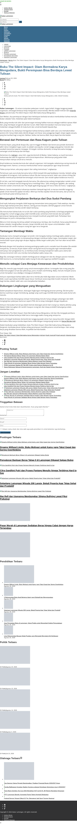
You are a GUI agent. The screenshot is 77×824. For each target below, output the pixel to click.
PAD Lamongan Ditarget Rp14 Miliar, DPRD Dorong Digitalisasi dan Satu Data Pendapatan (28, 665)
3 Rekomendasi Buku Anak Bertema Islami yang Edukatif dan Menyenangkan (28, 597)
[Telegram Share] (4, 87)
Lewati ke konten (5, 1)
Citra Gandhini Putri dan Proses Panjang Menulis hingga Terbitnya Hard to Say (29, 357)
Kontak (6, 818)
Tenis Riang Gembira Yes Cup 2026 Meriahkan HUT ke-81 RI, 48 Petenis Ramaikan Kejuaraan (34, 791)
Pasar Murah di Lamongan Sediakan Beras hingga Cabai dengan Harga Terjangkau (30, 363)
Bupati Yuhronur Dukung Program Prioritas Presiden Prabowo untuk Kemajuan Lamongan (28, 687)
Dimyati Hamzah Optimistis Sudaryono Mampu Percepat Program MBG (22, 752)
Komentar (3, 415)
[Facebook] (4, 340)
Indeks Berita (8, 815)
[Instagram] (4, 342)
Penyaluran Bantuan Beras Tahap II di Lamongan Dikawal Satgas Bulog (26, 355)
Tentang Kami (8, 817)
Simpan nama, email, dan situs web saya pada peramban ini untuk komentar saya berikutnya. (34, 429)
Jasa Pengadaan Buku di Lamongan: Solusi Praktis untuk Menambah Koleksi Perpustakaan (33, 623)
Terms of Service (9, 820)
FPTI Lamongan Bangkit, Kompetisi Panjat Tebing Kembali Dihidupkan (26, 794)
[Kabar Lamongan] (6, 16)
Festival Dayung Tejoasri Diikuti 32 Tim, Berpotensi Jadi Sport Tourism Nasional (29, 798)
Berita (2, 80)
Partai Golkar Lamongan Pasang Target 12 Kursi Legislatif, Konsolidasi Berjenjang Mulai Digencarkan (32, 730)
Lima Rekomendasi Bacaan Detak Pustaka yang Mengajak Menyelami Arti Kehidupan (31, 636)
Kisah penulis (60, 335)
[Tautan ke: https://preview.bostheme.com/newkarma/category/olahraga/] (21, 758)
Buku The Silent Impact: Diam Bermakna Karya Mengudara (20, 335)
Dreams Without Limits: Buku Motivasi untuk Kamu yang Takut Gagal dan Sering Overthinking (33, 354)
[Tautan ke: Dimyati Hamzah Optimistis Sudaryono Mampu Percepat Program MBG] (15, 750)
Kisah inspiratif (51, 335)
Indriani (14, 155)
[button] (20, 22)
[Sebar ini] (4, 83)
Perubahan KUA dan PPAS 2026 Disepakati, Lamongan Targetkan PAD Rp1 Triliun (26, 708)
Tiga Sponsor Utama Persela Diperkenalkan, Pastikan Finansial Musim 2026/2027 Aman (32, 783)
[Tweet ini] (4, 85)
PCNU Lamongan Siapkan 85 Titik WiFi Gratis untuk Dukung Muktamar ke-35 (28, 365)
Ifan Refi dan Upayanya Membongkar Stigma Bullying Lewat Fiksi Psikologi (27, 361)
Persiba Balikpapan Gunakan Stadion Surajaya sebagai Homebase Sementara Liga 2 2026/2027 (34, 787)
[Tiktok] (4, 344)
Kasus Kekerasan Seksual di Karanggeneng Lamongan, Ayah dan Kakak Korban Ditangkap (33, 367)
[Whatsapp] (4, 89)
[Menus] (0, 3)
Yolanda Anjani (71, 335)
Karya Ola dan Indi (68, 321)
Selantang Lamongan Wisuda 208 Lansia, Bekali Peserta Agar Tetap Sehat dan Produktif (32, 359)
